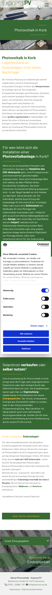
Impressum (15, 589)
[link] (48, 541)
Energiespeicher (12, 398)
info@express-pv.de (37, 584)
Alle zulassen (26, 333)
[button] (26, 516)
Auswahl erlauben (26, 341)
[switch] (45, 298)
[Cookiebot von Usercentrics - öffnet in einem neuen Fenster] (37, 245)
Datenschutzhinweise (32, 589)
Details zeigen (37, 326)
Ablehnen (26, 348)
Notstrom (37, 486)
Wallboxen (23, 486)
